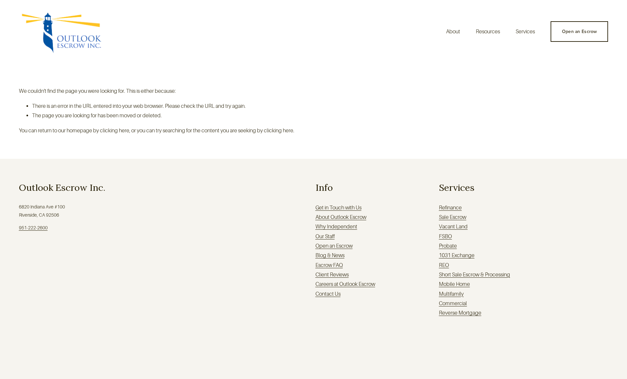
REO (444, 265)
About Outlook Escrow (340, 217)
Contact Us (328, 294)
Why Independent (336, 226)
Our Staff (325, 236)
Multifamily (451, 294)
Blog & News (330, 255)
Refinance (450, 208)
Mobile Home (454, 284)
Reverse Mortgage (460, 313)
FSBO (445, 236)
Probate (448, 246)
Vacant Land (453, 226)
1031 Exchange (456, 255)
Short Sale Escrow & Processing (474, 275)
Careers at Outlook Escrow (345, 284)
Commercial (453, 303)
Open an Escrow (579, 31)
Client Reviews (332, 275)
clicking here (114, 130)
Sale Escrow (452, 217)
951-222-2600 (33, 227)
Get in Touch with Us (338, 208)
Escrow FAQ (329, 265)
